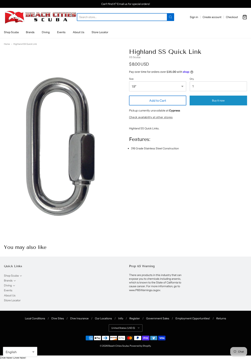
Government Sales (157, 318)
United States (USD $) (123, 327)
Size (131, 79)
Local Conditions (35, 318)
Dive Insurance (79, 318)
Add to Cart (157, 100)
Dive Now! (6, 357)
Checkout (232, 17)
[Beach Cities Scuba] (40, 17)
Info (120, 318)
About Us (78, 32)
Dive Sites (57, 318)
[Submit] (170, 17)
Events (61, 32)
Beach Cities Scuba (118, 345)
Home (7, 44)
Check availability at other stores (151, 117)
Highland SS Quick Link (25, 44)
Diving (46, 32)
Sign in (194, 17)
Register (134, 318)
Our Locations (103, 318)
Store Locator (100, 32)
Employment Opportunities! (193, 318)
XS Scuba (134, 57)
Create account (212, 17)
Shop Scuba (11, 32)
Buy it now (218, 100)
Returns (221, 318)
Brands (30, 32)
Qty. (192, 79)
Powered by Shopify (140, 345)
